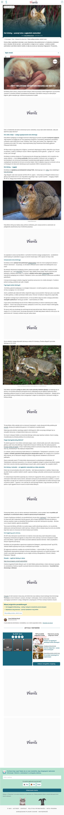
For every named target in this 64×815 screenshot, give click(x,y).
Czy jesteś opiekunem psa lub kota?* (32, 781)
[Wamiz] (34, 2)
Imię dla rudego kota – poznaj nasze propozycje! (51, 648)
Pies (27, 784)
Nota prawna (52, 808)
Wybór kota (46, 638)
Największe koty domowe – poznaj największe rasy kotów (22, 609)
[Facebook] (13, 637)
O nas (9, 808)
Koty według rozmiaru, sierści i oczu (37, 39)
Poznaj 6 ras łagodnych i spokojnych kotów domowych (51, 641)
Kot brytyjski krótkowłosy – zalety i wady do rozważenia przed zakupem (26, 607)
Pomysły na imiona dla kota (50, 646)
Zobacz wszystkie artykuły (46, 664)
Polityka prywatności (36, 808)
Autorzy (16, 808)
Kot (34, 784)
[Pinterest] (22, 637)
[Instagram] (19, 637)
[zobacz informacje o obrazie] (60, 7)
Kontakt (24, 808)
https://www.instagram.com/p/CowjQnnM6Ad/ (15, 561)
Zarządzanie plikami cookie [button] (26, 811)
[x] (16, 637)
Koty (13, 39)
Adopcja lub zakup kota (21, 39)
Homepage (8, 39)
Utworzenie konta (32, 790)
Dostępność (43, 811)
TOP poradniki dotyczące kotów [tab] (39, 634)
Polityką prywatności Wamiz (40, 794)
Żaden (39, 784)
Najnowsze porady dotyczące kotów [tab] (53, 634)
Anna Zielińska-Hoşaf (29, 35)
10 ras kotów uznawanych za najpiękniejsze (51, 656)
